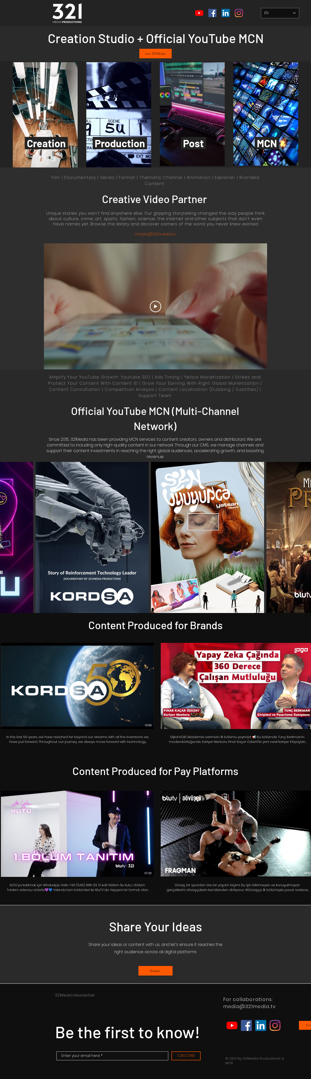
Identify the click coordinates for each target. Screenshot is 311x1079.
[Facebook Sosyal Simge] (212, 13)
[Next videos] (304, 685)
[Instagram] (239, 13)
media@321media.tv (155, 234)
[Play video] (155, 306)
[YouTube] (199, 13)
